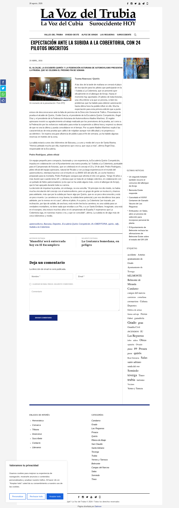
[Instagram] (131, 3)
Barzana (47, 224)
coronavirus (133, 301)
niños (135, 340)
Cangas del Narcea (100, 467)
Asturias (141, 254)
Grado (132, 322)
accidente (132, 254)
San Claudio (97, 444)
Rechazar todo (36, 496)
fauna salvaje (133, 314)
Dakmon (98, 506)
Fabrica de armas (135, 309)
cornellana (142, 297)
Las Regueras (136, 336)
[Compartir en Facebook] (3, 82)
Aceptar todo (55, 496)
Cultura (143, 301)
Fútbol (130, 318)
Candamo (133, 288)
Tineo (141, 375)
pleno (130, 348)
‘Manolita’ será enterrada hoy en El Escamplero (47, 243)
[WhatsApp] (147, 3)
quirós (111, 224)
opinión (131, 344)
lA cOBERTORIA (99, 224)
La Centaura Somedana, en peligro (100, 243)
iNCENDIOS (133, 331)
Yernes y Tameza (135, 388)
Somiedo (133, 370)
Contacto (36, 443)
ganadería (139, 318)
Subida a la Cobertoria (39, 227)
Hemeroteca (37, 420)
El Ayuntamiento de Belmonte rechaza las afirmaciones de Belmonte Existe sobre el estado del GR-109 (139, 233)
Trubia (94, 456)
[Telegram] (143, 3)
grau (140, 323)
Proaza (143, 349)
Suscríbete (37, 438)
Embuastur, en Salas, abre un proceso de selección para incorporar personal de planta (139, 217)
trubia (131, 379)
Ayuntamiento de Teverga (135, 269)
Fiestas (144, 313)
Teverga (95, 452)
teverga (132, 375)
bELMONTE (135, 275)
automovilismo (36, 224)
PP (135, 348)
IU (141, 331)
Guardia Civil (134, 327)
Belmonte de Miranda (134, 282)
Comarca (36, 425)
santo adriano (134, 362)
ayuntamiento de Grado (135, 261)
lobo (129, 340)
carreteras (132, 297)
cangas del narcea (136, 292)
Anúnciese (37, 434)
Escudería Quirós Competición (76, 224)
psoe (130, 353)
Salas (144, 357)
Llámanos (36, 447)
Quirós (94, 436)
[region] (36, 481)
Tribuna (35, 429)
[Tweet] (3, 88)
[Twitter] (135, 3)
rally (117, 224)
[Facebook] (127, 3)
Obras (143, 340)
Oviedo (139, 344)
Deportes (57, 224)
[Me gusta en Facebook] (3, 100)
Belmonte (95, 463)
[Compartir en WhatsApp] (3, 94)
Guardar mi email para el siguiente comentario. (52, 284)
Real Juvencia (133, 357)
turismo (140, 380)
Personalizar (17, 496)
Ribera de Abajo (98, 440)
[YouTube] (139, 3)
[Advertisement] (140, 124)
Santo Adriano (97, 448)
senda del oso (134, 366)
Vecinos (131, 384)
